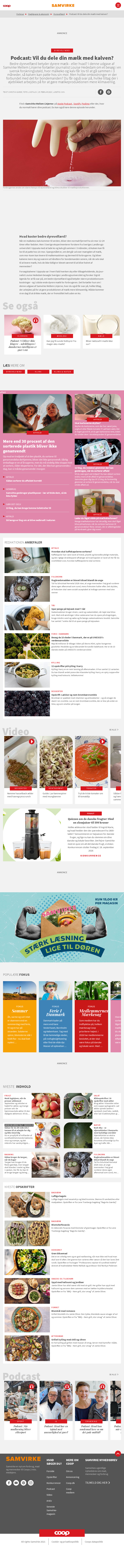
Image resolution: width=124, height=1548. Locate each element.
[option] (22, 335)
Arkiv (49, 1500)
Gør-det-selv (13, 504)
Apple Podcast (64, 103)
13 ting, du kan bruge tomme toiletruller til (28, 507)
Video (49, 1494)
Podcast (51, 1488)
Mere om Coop (72, 1461)
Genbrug (11, 489)
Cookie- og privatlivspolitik (65, 1541)
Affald (10, 476)
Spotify (77, 103)
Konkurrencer (54, 1482)
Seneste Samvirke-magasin (52, 1510)
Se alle (112, 729)
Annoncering (72, 1477)
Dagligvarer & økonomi (38, 14)
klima (38, 372)
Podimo (86, 103)
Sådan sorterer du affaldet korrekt (24, 480)
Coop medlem (70, 1490)
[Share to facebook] (100, 92)
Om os (69, 1471)
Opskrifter (52, 1477)
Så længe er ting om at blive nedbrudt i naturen (30, 520)
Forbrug (20, 14)
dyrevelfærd (62, 50)
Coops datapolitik (94, 1541)
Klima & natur (62, 372)
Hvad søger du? (54, 1461)
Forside (50, 1471)
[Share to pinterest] (108, 92)
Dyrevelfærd (59, 14)
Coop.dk (70, 1482)
